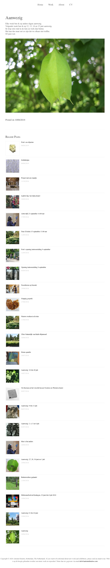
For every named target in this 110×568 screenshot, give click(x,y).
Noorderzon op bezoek (29, 285)
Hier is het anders (27, 441)
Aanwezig (24, 531)
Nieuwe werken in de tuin (30, 316)
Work (50, 4)
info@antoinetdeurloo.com (88, 561)
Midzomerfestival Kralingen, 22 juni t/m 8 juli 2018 (38, 495)
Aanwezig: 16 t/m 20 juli (29, 370)
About (61, 4)
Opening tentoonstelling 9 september (33, 267)
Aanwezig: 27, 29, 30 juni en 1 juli (33, 459)
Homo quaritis (26, 352)
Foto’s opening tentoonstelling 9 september (35, 249)
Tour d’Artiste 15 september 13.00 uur (34, 231)
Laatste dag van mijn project (30, 196)
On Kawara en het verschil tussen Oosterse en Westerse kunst (42, 388)
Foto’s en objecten (27, 142)
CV (71, 4)
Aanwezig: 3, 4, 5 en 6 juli (30, 423)
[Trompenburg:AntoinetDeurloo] (54, 113)
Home (40, 4)
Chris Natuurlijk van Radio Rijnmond (34, 334)
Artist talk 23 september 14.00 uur (32, 213)
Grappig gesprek (27, 298)
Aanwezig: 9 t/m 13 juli (29, 405)
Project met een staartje (29, 178)
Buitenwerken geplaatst (29, 477)
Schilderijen (25, 160)
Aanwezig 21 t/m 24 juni (29, 513)
